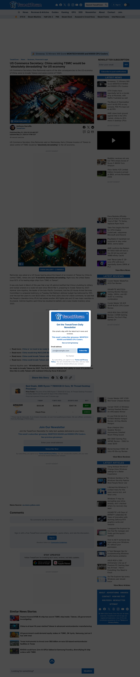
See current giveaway (70, 343)
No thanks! (70, 356)
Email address (56, 347)
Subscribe (83, 351)
